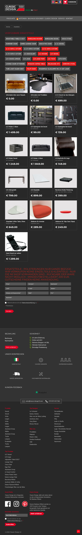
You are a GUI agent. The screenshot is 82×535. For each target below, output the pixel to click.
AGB (31, 442)
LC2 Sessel (8, 454)
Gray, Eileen (33, 421)
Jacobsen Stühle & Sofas (12, 482)
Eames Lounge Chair (28, 44)
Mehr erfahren (11, 347)
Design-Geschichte (59, 431)
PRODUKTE (10, 18)
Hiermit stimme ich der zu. (22, 303)
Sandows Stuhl (69, 64)
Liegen (7, 419)
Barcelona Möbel (10, 479)
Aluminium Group (10, 469)
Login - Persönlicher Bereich (62, 429)
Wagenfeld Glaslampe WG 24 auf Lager (54, 69)
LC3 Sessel (54, 54)
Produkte (7, 408)
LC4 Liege (26, 59)
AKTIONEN (21, 18)
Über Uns (32, 429)
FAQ (55, 419)
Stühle (7, 424)
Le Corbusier (33, 411)
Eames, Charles (34, 414)
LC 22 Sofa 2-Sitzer (13, 49)
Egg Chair (8, 467)
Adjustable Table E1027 (12, 459)
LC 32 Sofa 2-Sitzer (49, 49)
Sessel (7, 411)
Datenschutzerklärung (28, 303)
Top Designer (34, 408)
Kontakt (56, 434)
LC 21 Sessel (59, 44)
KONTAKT (69, 18)
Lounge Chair (9, 462)
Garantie (56, 416)
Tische (7, 436)
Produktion (33, 432)
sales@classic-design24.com (34, 401)
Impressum (57, 441)
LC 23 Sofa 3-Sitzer (31, 49)
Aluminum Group (10, 429)
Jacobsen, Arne (34, 419)
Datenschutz (58, 439)
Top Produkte (9, 451)
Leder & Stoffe (59, 421)
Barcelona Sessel (52, 39)
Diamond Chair (11, 44)
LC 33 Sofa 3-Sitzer (13, 54)
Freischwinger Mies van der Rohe (15, 487)
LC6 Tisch (51, 59)
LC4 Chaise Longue (13, 59)
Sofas (6, 416)
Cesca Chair (8, 464)
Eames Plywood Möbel (12, 484)
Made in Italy (34, 437)
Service (8, 26)
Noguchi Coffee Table (36, 64)
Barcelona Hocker (35, 39)
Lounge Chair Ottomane (15, 64)
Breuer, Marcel (34, 424)
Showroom (57, 424)
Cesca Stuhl (66, 39)
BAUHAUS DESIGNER (36, 18)
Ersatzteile (17, 26)
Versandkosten (58, 411)
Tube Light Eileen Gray (15, 69)
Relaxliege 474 (54, 64)
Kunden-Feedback (35, 439)
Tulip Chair (31, 69)
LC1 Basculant (30, 54)
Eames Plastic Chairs (11, 474)
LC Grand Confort (10, 472)
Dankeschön (33, 444)
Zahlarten (57, 414)
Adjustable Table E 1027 (15, 39)
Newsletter (57, 436)
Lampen (7, 439)
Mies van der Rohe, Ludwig (38, 416)
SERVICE (61, 18)
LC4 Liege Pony (39, 59)
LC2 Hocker (43, 54)
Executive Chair (45, 44)
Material (32, 434)
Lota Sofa (62, 59)
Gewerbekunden (59, 426)
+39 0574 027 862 (54, 401)
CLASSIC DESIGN (51, 18)
